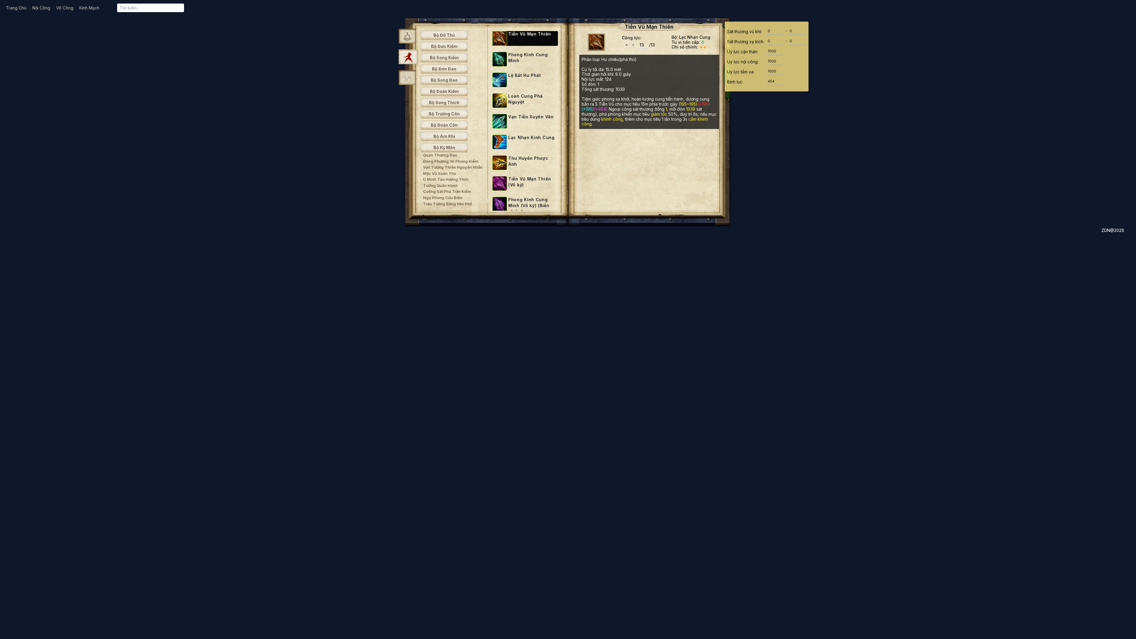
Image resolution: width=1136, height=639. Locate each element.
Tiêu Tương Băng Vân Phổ (447, 203)
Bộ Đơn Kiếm (444, 46)
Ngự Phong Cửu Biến (442, 197)
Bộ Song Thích (444, 102)
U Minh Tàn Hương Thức (446, 179)
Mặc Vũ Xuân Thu (439, 173)
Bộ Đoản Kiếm (444, 91)
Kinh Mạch (89, 7)
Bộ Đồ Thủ (444, 35)
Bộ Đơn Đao (444, 68)
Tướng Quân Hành (440, 185)
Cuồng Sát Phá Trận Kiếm (447, 191)
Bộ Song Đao (444, 80)
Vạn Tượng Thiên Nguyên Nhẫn (453, 167)
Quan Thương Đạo (440, 155)
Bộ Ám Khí (444, 136)
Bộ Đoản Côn (444, 125)
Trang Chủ (16, 7)
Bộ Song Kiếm (444, 57)
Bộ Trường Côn (444, 113)
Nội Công (41, 7)
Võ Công (64, 7)
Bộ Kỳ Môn (444, 147)
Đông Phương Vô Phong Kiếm (450, 161)
